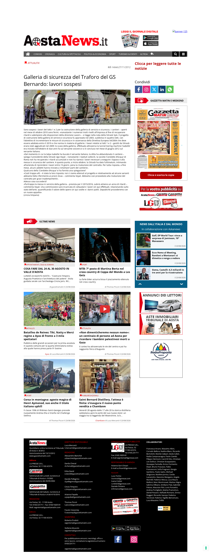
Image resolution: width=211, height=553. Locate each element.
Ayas (47, 354)
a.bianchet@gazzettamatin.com (78, 458)
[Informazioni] (152, 54)
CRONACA (50, 54)
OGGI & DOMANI (47, 264)
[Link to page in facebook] (138, 89)
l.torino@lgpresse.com (120, 478)
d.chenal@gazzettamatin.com (77, 466)
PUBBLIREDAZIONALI (90, 395)
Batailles (30, 328)
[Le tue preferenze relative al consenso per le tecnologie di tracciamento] (206, 548)
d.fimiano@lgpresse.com (121, 489)
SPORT (112, 54)
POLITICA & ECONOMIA (95, 54)
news (115, 67)
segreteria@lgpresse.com (127, 458)
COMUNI (38, 54)
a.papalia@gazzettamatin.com (77, 497)
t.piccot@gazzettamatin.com (77, 504)
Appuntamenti (32, 264)
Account (114, 472)
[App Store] (151, 43)
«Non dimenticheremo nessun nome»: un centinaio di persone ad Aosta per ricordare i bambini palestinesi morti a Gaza (104, 337)
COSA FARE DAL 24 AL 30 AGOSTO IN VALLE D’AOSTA (46, 270)
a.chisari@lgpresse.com (127, 468)
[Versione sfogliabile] (131, 39)
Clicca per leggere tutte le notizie (158, 66)
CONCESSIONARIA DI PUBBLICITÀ (125, 441)
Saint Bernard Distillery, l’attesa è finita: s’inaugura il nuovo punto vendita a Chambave (101, 403)
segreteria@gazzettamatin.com (47, 507)
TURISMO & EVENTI (128, 54)
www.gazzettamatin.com (40, 456)
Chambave (100, 420)
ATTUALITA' (86, 328)
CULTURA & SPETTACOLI (69, 54)
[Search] (175, 54)
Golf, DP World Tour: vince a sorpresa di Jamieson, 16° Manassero (167, 238)
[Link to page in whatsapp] (170, 89)
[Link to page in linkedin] (162, 89)
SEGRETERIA (70, 517)
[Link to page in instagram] (146, 89)
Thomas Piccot (113, 287)
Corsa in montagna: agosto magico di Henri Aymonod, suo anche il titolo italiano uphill (47, 403)
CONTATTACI (70, 535)
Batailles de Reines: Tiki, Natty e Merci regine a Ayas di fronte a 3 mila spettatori (49, 336)
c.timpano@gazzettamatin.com (78, 489)
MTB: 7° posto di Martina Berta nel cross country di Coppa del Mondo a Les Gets (104, 272)
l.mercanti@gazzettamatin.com (78, 448)
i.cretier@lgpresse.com (120, 483)
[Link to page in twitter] (154, 89)
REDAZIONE (34, 499)
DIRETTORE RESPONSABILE (76, 442)
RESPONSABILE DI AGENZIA (123, 462)
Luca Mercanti (58, 354)
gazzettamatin (58, 287)
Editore (32, 460)
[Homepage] (27, 54)
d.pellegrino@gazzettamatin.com (79, 481)
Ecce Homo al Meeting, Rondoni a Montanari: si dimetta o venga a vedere (166, 255)
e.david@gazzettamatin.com (77, 473)
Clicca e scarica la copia (161, 175)
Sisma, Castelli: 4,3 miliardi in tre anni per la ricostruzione (168, 271)
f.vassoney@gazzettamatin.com (78, 512)
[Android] (151, 37)
